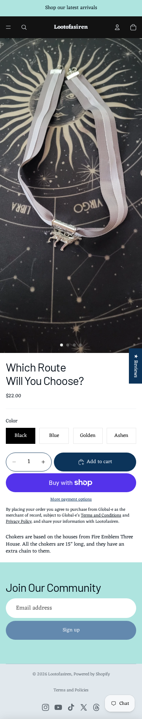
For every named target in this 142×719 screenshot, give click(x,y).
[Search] (24, 27)
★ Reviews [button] (135, 366)
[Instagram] (45, 707)
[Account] (117, 27)
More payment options (71, 499)
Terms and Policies (71, 690)
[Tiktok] (71, 707)
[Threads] (96, 707)
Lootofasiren (59, 674)
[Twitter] (83, 707)
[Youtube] (58, 707)
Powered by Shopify (92, 674)
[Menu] (8, 27)
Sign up (71, 630)
